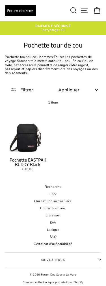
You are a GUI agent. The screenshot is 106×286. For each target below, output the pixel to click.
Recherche (53, 186)
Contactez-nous (53, 208)
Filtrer (26, 90)
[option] (53, 28)
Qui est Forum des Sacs (53, 201)
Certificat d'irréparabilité (53, 244)
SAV (53, 222)
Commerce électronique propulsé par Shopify (53, 282)
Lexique (53, 229)
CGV (53, 194)
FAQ (53, 237)
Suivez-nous (53, 260)
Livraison (53, 215)
